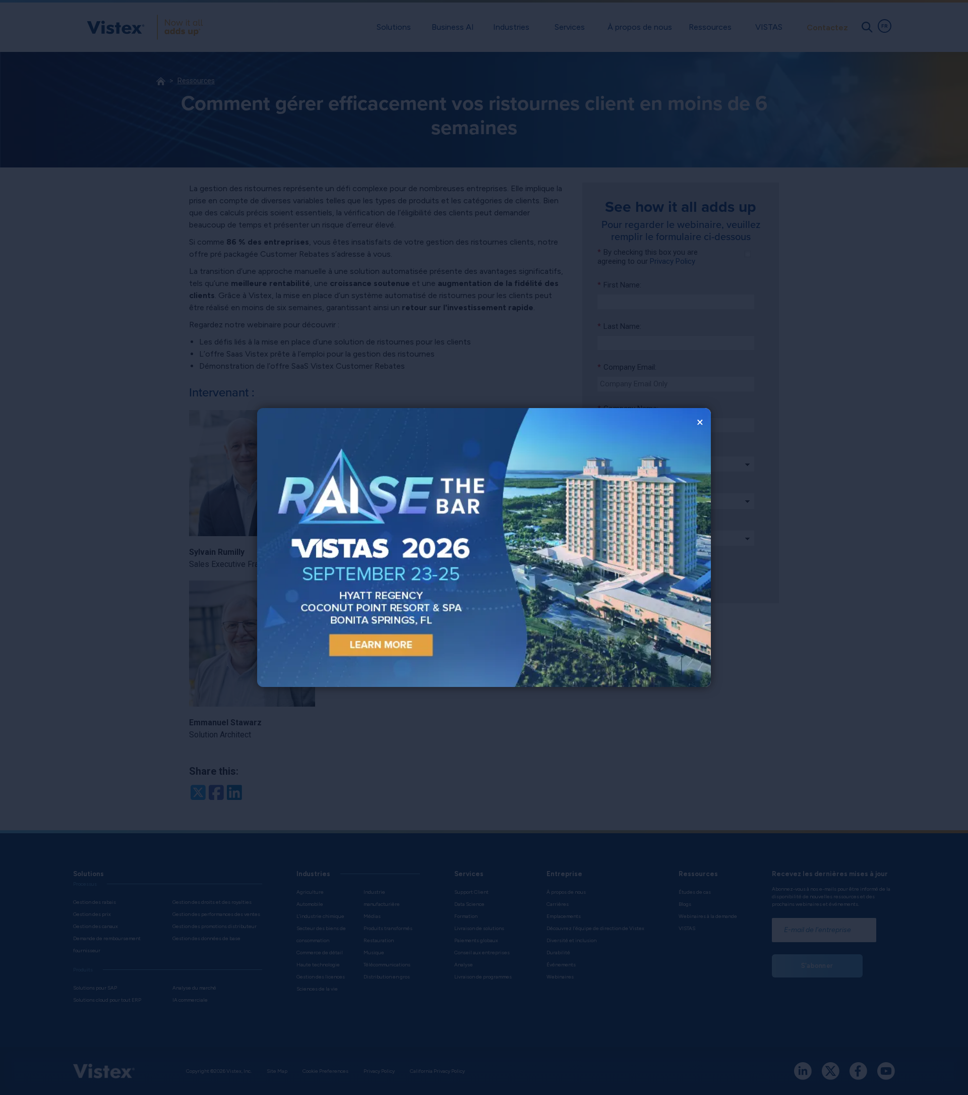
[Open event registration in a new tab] (370, 547)
